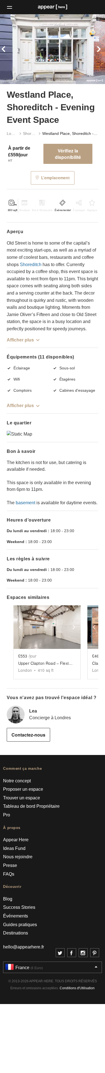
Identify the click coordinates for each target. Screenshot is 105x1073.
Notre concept (17, 780)
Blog (7, 899)
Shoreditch (30, 133)
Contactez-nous (28, 735)
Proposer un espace (23, 789)
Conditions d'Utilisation (77, 988)
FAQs (8, 874)
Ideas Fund (14, 848)
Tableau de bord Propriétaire (31, 806)
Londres (12, 133)
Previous (8, 49)
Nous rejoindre (17, 856)
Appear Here (16, 839)
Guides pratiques (20, 924)
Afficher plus (20, 340)
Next (97, 49)
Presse (10, 865)
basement (25, 502)
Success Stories (19, 907)
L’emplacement (55, 177)
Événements (15, 916)
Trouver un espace (21, 797)
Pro (6, 814)
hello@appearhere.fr (23, 947)
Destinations (15, 933)
